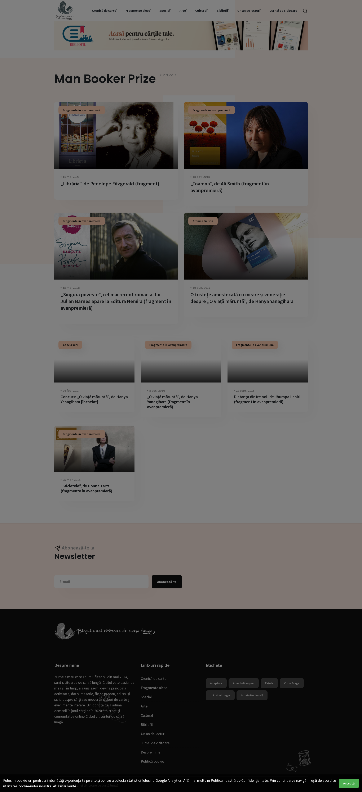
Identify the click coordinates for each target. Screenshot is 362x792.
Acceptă (349, 783)
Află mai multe (64, 786)
